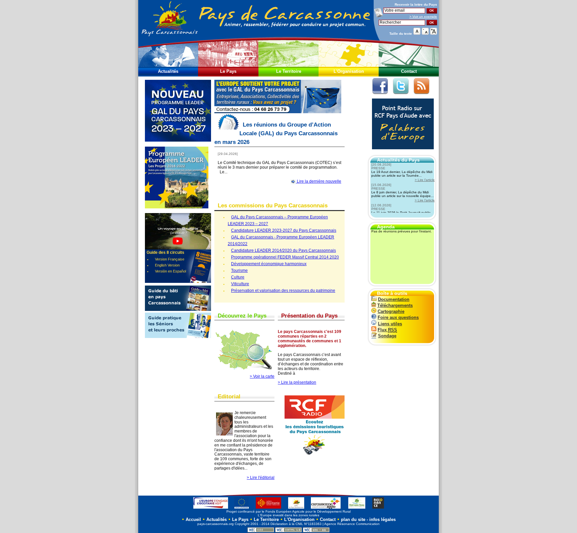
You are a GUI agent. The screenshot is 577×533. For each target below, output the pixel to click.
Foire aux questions (398, 317)
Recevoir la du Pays (416, 4)
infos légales (382, 519)
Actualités (168, 71)
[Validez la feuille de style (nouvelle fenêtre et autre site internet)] (260, 531)
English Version (167, 265)
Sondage (387, 335)
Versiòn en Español (170, 271)
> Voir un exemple (423, 16)
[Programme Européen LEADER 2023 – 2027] (178, 145)
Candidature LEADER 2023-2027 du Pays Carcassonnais (283, 230)
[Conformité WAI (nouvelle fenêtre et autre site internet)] (316, 531)
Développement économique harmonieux (269, 264)
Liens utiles (390, 323)
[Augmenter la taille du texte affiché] (433, 33)
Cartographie (391, 311)
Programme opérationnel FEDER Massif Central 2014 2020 (285, 257)
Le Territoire (288, 71)
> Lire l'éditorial (260, 478)
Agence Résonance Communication (352, 524)
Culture (237, 277)
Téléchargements (395, 305)
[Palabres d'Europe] (401, 152)
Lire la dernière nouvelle (318, 181)
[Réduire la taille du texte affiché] (425, 33)
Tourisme (239, 271)
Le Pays (228, 71)
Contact (409, 71)
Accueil (192, 519)
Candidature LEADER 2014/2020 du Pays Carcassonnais (283, 250)
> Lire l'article (425, 180)
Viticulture (240, 284)
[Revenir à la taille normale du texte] (416, 33)
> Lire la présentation (297, 382)
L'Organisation (349, 71)
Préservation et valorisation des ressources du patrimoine (283, 291)
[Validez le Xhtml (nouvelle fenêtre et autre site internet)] (288, 531)
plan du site (353, 519)
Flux (387, 329)
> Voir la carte (262, 376)
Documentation (393, 299)
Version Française (169, 259)
